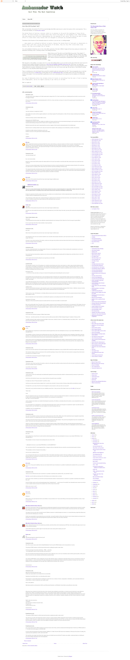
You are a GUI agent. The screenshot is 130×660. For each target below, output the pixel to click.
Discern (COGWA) (95, 365)
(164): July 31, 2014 (96, 175)
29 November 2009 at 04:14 (31, 259)
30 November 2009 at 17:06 (31, 638)
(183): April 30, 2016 (96, 146)
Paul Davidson (95, 100)
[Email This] (37, 86)
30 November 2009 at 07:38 (31, 622)
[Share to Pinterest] (43, 86)
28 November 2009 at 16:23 (31, 180)
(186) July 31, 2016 (96, 142)
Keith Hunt (94, 379)
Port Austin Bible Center (96, 309)
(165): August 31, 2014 (96, 174)
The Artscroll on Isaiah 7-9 (97, 108)
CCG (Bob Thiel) (95, 256)
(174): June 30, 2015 (96, 160)
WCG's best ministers (96, 391)
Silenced (93, 349)
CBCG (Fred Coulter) (96, 254)
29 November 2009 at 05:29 (31, 308)
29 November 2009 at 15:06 (31, 467)
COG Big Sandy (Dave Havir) (98, 264)
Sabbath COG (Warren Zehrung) (98, 312)
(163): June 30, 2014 (96, 177)
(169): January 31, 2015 (96, 168)
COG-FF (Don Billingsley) (97, 277)
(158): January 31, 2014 (96, 185)
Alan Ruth (94, 322)
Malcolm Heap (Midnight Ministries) (99, 381)
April (94, 493)
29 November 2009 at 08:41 (31, 357)
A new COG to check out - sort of (99, 457)
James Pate (94, 107)
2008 (93, 500)
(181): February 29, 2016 (97, 149)
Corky (27, 204)
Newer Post (25, 643)
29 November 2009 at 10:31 (31, 459)
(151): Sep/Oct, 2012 (96, 195)
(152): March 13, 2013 (96, 194)
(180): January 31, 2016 (96, 151)
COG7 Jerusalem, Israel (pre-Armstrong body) (98, 281)
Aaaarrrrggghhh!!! (95, 423)
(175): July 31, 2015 (96, 159)
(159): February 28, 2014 (97, 183)
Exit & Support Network (96, 329)
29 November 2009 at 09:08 (31, 368)
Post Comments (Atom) (32, 645)
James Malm (94, 378)
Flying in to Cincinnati (97, 456)
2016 (93, 435)
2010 (93, 436)
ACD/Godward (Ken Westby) (97, 248)
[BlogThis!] (39, 86)
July (94, 487)
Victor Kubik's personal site (97, 355)
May (94, 491)
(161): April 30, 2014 (96, 180)
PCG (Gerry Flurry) (95, 241)
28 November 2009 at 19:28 (31, 224)
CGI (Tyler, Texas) (95, 260)
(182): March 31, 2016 (96, 148)
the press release (41, 30)
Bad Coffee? (95, 461)
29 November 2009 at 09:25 (31, 410)
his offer (72, 388)
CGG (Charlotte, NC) (96, 259)
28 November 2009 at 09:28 (31, 103)
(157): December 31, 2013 (97, 186)
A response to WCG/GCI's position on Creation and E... (99, 467)
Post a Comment (27, 640)
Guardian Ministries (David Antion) (99, 303)
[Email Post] (35, 86)
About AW (30, 19)
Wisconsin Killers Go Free (97, 118)
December (95, 440)
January (95, 498)
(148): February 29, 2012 (97, 200)
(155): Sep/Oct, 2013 (96, 189)
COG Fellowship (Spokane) (97, 265)
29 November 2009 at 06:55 (31, 343)
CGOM (93, 262)
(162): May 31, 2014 (96, 178)
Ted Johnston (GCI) (96, 93)
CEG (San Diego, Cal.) (96, 257)
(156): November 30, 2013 (97, 188)
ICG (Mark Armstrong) (96, 304)
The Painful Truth (95, 350)
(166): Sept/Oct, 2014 (96, 172)
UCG (93, 243)
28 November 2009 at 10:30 (31, 138)
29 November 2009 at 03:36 (31, 243)
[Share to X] (40, 86)
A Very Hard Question (96, 399)
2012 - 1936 (95, 464)
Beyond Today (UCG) (96, 362)
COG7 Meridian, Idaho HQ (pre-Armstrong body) (98, 283)
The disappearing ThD (97, 454)
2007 (93, 502)
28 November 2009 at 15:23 (31, 173)
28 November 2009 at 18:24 (31, 213)
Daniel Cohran (95, 373)
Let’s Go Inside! (95, 90)
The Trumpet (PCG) (96, 366)
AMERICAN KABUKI (31, 184)
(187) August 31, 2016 (96, 140)
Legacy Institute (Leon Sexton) (98, 306)
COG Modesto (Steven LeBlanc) (98, 268)
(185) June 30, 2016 (96, 143)
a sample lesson (38, 72)
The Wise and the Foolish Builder (98, 85)
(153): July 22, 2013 (96, 192)
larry (27, 177)
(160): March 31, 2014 (96, 182)
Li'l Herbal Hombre (97, 480)
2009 (93, 438)
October (94, 482)
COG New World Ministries (97, 270)
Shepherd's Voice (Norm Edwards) (99, 314)
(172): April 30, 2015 (96, 163)
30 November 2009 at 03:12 (31, 519)
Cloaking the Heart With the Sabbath (98, 75)
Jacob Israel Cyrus (95, 376)
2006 (93, 504)
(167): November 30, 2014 (97, 171)
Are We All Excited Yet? (97, 446)
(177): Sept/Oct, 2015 (96, 156)
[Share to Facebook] (42, 86)
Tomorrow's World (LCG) (97, 368)
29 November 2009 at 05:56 (31, 322)
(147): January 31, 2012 (96, 201)
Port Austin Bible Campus (97, 307)
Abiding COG (94, 251)
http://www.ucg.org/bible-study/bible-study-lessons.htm (59, 64)
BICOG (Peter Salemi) (96, 253)
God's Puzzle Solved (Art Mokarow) (99, 301)
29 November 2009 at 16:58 (31, 487)
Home (23, 19)
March (94, 494)
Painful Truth (95, 117)
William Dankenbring (96, 382)
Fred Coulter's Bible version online (99, 330)
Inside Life (95, 469)
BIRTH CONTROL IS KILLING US (98, 80)
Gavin (27, 534)
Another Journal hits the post (97, 415)
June (94, 489)
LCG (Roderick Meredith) (97, 240)
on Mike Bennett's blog (58, 72)
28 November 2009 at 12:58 (31, 149)
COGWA (93, 237)
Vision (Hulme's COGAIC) (97, 356)
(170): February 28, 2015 (97, 166)
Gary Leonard (95, 66)
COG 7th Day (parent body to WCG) (99, 235)
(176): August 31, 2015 (96, 157)
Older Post (85, 643)
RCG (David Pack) (95, 310)
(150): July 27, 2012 (96, 197)
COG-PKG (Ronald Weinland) (98, 278)
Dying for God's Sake (96, 128)
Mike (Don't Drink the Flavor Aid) (32, 505)
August (94, 486)
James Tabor (95, 89)
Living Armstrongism (96, 112)
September (95, 484)
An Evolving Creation (97, 459)
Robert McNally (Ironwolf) (97, 345)
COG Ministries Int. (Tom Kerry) (98, 267)
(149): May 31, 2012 (96, 198)
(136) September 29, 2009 (97, 203)
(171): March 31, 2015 (96, 165)
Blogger (70, 656)
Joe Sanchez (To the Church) (98, 336)
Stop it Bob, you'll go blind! (98, 447)
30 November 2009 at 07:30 (31, 609)
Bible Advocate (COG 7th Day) (98, 363)
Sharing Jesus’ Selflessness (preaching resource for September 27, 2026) (98, 95)
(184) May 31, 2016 (96, 145)
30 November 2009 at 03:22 (31, 530)
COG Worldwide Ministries (97, 271)
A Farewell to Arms (95, 407)
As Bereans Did (95, 74)
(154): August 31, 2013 (96, 191)
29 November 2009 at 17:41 (31, 501)
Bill (26, 142)
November (95, 441)
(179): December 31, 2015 (97, 152)
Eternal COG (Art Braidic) (97, 297)
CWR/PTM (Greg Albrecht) (97, 290)
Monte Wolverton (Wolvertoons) (98, 342)
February (95, 496)
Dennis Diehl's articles (96, 327)
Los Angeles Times (95, 208)
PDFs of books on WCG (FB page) (99, 343)
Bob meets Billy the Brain (98, 476)
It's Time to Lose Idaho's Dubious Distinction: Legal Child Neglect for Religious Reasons (98, 131)
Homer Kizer (94, 375)
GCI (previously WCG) (96, 238)
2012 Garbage (96, 478)
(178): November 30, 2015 (97, 154)
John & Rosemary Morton (97, 338)
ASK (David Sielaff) (96, 250)
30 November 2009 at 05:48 (31, 566)
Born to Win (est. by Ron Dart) (98, 323)
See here (27, 476)
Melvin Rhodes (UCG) (96, 79)
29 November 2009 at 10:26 (31, 427)
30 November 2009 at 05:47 (31, 539)
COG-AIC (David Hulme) (97, 275)
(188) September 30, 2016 (97, 139)
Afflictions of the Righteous (98, 452)
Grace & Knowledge (96, 332)
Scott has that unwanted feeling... (99, 463)
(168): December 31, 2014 (97, 169)
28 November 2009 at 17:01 (31, 200)
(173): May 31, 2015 (96, 162)
